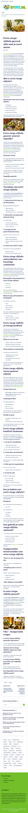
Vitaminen (20, 763)
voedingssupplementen (17, 386)
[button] (24, 705)
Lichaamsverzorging (7, 752)
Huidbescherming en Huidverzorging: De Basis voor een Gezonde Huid (14, 723)
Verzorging (18, 761)
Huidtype (5, 750)
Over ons (6, 778)
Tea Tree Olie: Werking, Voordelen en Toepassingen (12, 727)
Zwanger (5, 767)
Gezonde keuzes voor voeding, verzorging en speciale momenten (13, 732)
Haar (19, 746)
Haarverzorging (6, 748)
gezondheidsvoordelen (11, 182)
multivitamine (18, 754)
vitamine (14, 763)
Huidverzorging (11, 750)
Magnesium (14, 752)
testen (9, 761)
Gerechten (5, 744)
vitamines (10, 406)
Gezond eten (16, 744)
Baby (9, 739)
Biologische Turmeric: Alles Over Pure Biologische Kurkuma (12, 714)
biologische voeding (8, 95)
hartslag (12, 748)
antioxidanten (16, 602)
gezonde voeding (6, 746)
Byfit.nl (21, 809)
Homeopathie (18, 748)
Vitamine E (8, 285)
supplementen (14, 759)
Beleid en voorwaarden (9, 780)
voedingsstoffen (15, 544)
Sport (4, 759)
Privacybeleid (15, 810)
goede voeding (13, 746)
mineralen (20, 752)
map (10, 810)
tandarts (20, 759)
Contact (6, 782)
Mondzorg (12, 754)
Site (25, 809)
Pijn (23, 754)
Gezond (5, 682)
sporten (9, 759)
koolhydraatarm (18, 750)
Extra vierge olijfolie (7, 53)
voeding (10, 682)
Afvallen (5, 739)
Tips (13, 761)
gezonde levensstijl (7, 274)
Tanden (5, 761)
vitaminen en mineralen (8, 335)
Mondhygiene (6, 754)
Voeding (6, 34)
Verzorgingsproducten (7, 763)
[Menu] (3, 12)
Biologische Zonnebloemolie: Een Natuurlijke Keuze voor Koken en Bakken (13, 718)
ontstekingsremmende (8, 291)
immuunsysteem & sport (8, 149)
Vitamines (5, 765)
